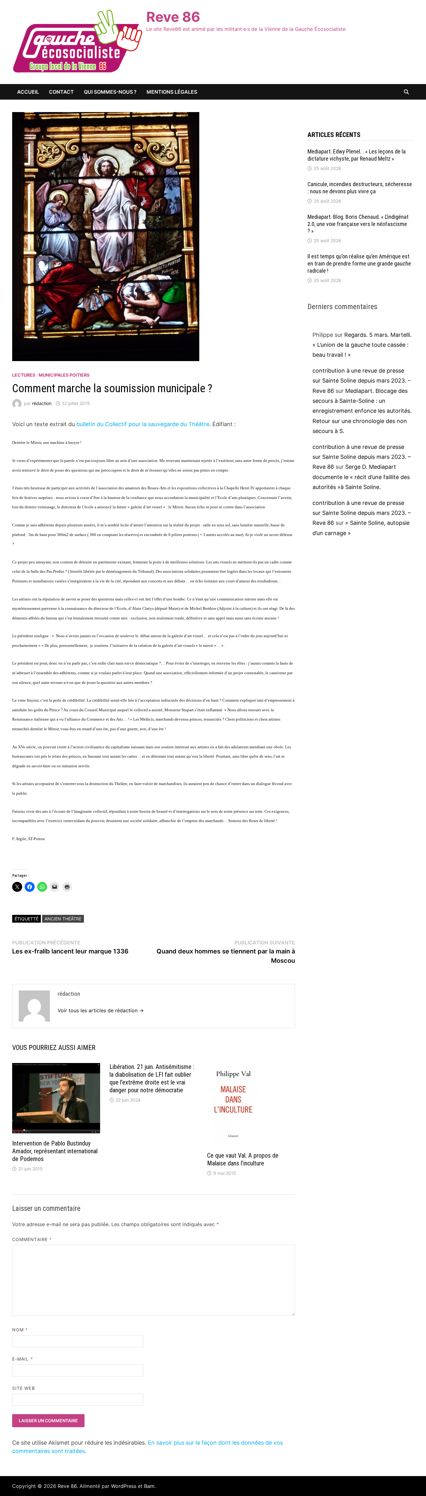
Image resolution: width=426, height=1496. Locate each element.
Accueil (28, 92)
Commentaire (32, 1239)
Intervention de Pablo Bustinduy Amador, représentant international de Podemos (55, 1151)
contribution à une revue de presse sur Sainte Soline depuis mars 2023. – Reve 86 (361, 380)
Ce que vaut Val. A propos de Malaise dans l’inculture (242, 1159)
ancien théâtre (63, 918)
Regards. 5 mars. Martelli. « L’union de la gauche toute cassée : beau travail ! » (362, 345)
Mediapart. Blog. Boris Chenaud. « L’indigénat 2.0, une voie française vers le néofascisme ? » (358, 224)
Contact (61, 92)
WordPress (123, 1486)
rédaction (41, 403)
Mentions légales (172, 92)
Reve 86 (173, 16)
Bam (149, 1486)
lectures (23, 375)
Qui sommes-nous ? (110, 92)
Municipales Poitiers (64, 375)
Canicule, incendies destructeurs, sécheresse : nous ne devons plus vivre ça (359, 188)
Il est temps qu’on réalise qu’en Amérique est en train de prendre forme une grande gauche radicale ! (359, 263)
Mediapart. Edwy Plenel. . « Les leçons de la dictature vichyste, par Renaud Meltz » (356, 155)
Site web (23, 1388)
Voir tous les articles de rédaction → (101, 1010)
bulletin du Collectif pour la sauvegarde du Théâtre (142, 424)
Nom (20, 1329)
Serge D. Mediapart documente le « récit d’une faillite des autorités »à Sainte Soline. (361, 476)
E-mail (22, 1359)
